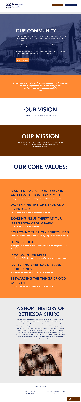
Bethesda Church (40, 386)
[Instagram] (40, 391)
